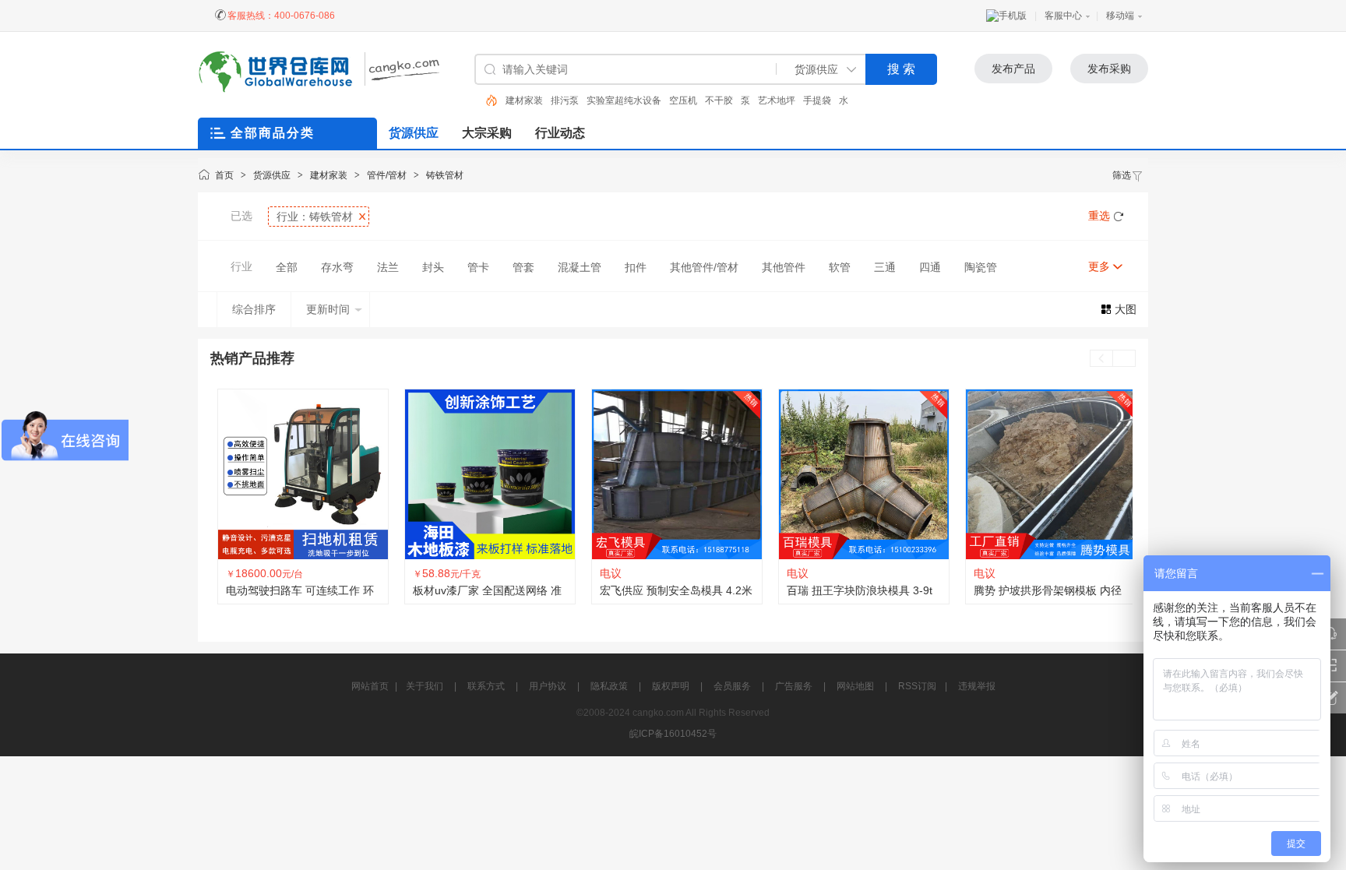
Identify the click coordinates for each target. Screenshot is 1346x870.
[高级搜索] (486, 100)
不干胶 (719, 100)
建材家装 (524, 100)
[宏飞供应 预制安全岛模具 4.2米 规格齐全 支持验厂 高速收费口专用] (673, 474)
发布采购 (1109, 68)
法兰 (388, 267)
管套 (523, 267)
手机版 (1013, 15)
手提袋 (817, 100)
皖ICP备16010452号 (673, 733)
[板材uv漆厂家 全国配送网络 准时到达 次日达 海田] (486, 474)
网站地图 (855, 686)
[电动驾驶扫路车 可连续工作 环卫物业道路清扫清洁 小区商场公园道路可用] (299, 474)
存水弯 (337, 267)
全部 (287, 267)
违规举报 (976, 686)
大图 (1125, 309)
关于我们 (424, 686)
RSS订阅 (917, 686)
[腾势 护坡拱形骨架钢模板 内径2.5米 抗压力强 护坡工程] (1047, 474)
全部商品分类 (273, 132)
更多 (1099, 266)
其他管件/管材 (704, 267)
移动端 (1120, 15)
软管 (840, 267)
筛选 (1121, 175)
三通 (885, 267)
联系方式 (486, 686)
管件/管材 (387, 175)
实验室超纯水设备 (624, 100)
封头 (433, 267)
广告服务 (793, 686)
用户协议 (547, 686)
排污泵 (565, 100)
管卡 (478, 267)
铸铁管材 (444, 175)
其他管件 (783, 267)
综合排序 (254, 309)
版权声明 (670, 686)
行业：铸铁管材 (315, 216)
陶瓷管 (980, 267)
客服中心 (1063, 15)
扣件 (636, 267)
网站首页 (370, 686)
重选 (1099, 215)
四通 (930, 267)
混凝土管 (579, 267)
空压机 (683, 100)
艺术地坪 (776, 100)
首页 (224, 175)
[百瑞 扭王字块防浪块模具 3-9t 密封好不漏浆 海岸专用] (860, 474)
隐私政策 (609, 686)
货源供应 (272, 175)
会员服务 (732, 686)
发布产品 (1013, 68)
